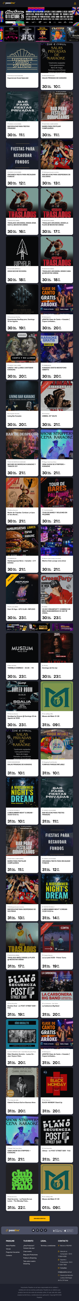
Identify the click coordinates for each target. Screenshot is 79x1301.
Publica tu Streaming (30, 1258)
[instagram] (37, 1230)
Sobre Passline (10, 1245)
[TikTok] (45, 1230)
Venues (8, 1249)
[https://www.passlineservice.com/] (62, 627)
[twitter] (41, 1230)
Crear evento (27, 1251)
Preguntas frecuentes (13, 1252)
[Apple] (68, 1230)
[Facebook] (33, 1230)
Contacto (9, 1255)
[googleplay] (58, 1230)
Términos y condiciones (48, 1245)
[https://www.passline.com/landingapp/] (16, 627)
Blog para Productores (30, 1255)
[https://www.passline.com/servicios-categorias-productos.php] (39, 627)
